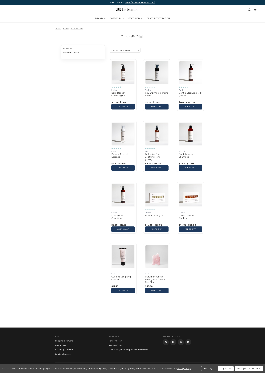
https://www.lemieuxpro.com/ (140, 2)
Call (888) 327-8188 (64, 350)
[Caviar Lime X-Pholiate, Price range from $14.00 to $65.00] (190, 207)
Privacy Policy (115, 341)
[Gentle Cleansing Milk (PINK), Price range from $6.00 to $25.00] (190, 85)
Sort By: (114, 50)
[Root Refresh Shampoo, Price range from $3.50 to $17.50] (190, 146)
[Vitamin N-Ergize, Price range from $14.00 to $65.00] (156, 207)
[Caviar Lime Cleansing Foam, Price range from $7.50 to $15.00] (156, 85)
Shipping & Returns (64, 341)
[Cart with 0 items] (255, 10)
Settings (209, 368)
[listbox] (130, 50)
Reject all (225, 368)
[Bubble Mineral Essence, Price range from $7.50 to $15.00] (123, 146)
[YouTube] (181, 342)
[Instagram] (166, 342)
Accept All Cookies (249, 368)
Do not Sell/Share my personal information (129, 350)
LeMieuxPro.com (63, 354)
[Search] (249, 10)
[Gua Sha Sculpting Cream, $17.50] (123, 269)
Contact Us (60, 345)
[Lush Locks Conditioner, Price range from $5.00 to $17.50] (123, 207)
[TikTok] (188, 342)
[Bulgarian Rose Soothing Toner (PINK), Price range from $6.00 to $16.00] (156, 146)
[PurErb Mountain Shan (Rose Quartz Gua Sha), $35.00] (156, 269)
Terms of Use (115, 345)
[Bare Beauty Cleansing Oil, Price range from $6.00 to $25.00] (123, 85)
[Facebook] (173, 342)
